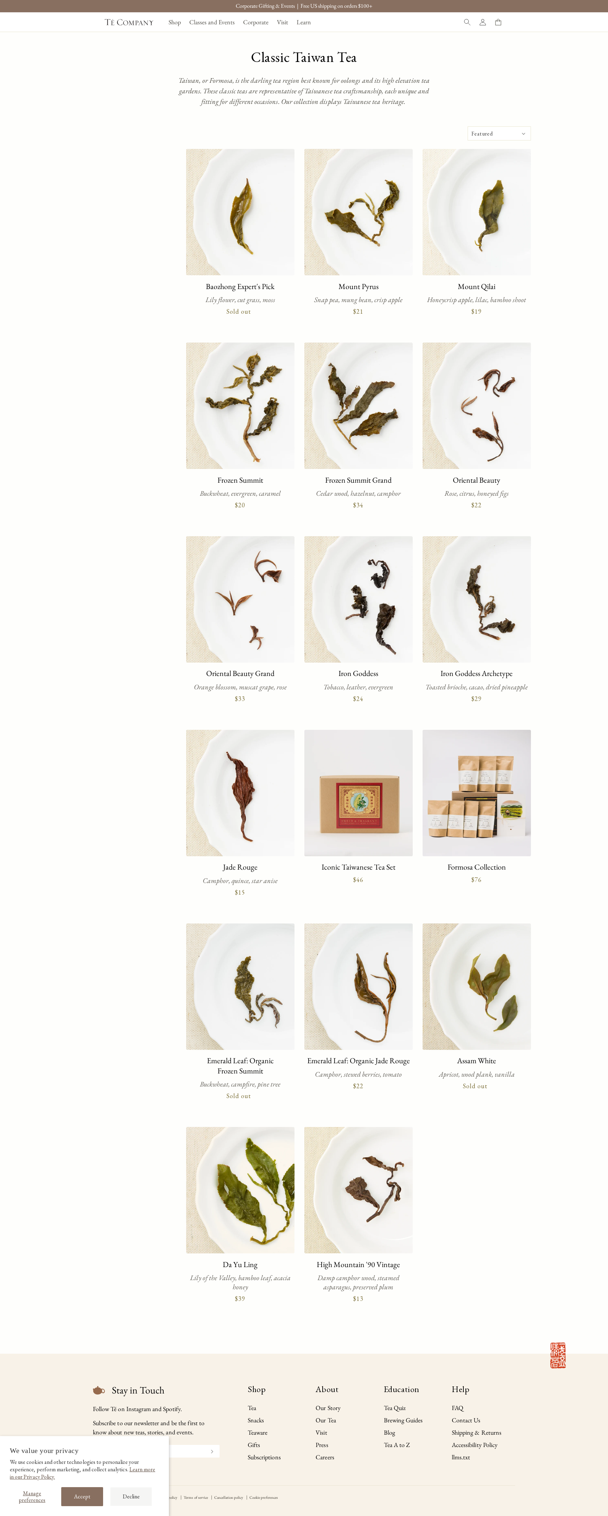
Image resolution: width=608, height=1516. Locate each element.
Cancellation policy (228, 1497)
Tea (252, 1408)
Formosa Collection (477, 867)
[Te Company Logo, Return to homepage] (129, 22)
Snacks (256, 1420)
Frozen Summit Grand (358, 480)
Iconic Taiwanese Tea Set (358, 867)
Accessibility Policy (475, 1445)
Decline (131, 1496)
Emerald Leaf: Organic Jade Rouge (358, 1061)
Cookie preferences (263, 1497)
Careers (325, 1457)
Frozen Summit (240, 480)
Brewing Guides (403, 1420)
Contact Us (466, 1420)
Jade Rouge (240, 867)
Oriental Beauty (476, 480)
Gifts (254, 1445)
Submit (209, 1450)
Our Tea (326, 1420)
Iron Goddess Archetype (477, 673)
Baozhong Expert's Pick (240, 287)
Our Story (328, 1408)
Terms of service (196, 1497)
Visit (321, 1432)
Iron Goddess (358, 673)
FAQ (457, 1408)
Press (322, 1445)
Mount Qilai (476, 287)
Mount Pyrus (358, 287)
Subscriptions (264, 1457)
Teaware (257, 1432)
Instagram (138, 1409)
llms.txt (461, 1457)
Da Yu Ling (240, 1265)
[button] (174, 22)
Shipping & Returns (476, 1432)
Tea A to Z (397, 1445)
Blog (389, 1432)
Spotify (171, 1409)
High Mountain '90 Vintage (358, 1265)
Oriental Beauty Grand (240, 673)
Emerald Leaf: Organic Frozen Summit (240, 1066)
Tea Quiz (395, 1408)
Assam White (476, 1061)
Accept (82, 1496)
